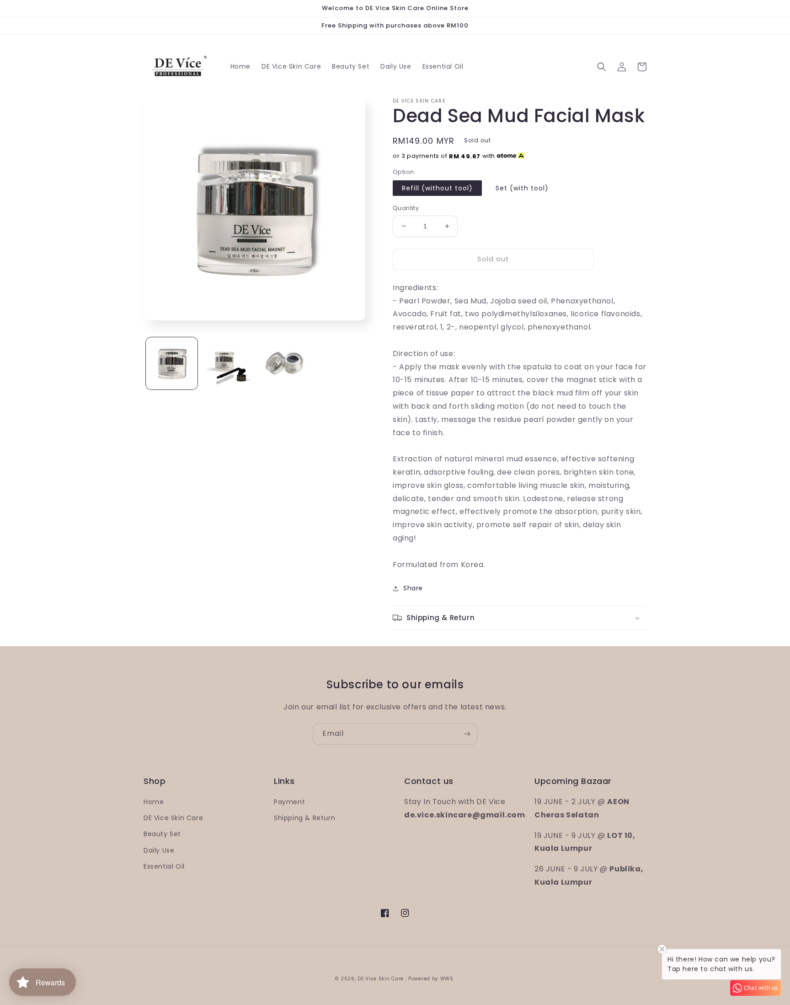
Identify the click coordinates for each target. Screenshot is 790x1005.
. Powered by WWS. (430, 978)
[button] (602, 67)
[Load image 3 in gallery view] (284, 363)
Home (154, 801)
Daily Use (159, 850)
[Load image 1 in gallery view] (172, 363)
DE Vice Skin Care (173, 817)
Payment (289, 801)
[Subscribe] (467, 734)
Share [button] (413, 588)
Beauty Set (162, 833)
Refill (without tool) (437, 188)
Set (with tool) (522, 188)
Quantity (406, 208)
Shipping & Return (304, 817)
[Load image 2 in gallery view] (228, 363)
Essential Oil (164, 866)
